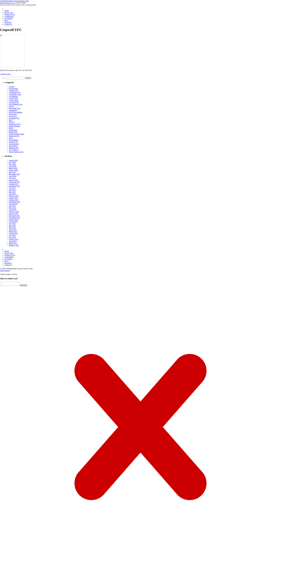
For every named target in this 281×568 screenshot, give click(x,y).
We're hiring (13, 146)
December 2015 (14, 216)
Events (11, 106)
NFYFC (12, 122)
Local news (13, 116)
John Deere (13, 114)
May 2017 (12, 192)
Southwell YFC (14, 136)
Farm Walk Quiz (14, 108)
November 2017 (14, 182)
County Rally (13, 98)
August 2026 (13, 160)
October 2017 (13, 184)
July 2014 (12, 235)
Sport (11, 138)
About (6, 11)
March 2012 (13, 243)
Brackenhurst (13, 88)
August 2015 (13, 222)
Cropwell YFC (14, 102)
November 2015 (14, 218)
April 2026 (12, 166)
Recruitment (13, 130)
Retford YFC (13, 132)
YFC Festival (13, 150)
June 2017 (12, 190)
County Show (13, 100)
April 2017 (12, 194)
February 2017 (14, 196)
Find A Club (8, 13)
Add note (24, 285)
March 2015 (13, 231)
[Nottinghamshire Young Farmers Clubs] (14, 1)
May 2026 (12, 164)
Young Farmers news (16, 152)
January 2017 (13, 198)
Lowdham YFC (14, 118)
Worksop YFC (14, 148)
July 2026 (12, 162)
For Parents (8, 18)
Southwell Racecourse (16, 134)
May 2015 (12, 227)
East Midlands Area (15, 104)
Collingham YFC (15, 92)
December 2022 (14, 174)
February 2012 (14, 245)
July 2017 (12, 188)
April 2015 (12, 229)
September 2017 (14, 186)
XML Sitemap (5, 271)
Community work (15, 94)
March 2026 (13, 168)
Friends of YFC (9, 14)
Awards (11, 87)
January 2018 (13, 180)
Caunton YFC (14, 90)
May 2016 (12, 208)
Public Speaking (14, 126)
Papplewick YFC (15, 124)
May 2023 (12, 172)
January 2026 (13, 170)
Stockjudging (13, 140)
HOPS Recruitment (15, 112)
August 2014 (13, 233)
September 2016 (14, 202)
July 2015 (12, 224)
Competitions (9, 16)
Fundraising (13, 110)
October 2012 (13, 239)
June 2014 (12, 237)
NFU (10, 120)
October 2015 (13, 220)
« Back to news (5, 74)
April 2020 (12, 176)
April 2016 (12, 210)
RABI (11, 128)
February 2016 (14, 212)
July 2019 (12, 178)
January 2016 (13, 214)
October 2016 (13, 200)
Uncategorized (14, 144)
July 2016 (12, 206)
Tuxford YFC (13, 142)
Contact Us (8, 24)
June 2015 (12, 226)
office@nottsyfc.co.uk (7, 3)
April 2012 (12, 241)
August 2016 (13, 204)
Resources (8, 22)
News (6, 20)
